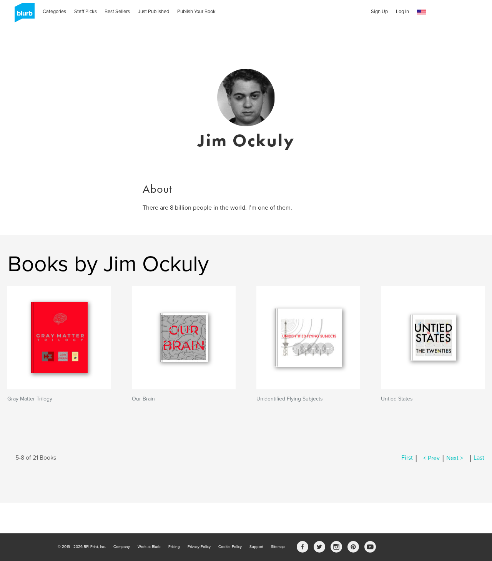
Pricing (174, 546)
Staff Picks (85, 11)
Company (121, 546)
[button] (421, 12)
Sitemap (278, 546)
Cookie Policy (230, 546)
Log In (402, 11)
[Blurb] (22, 15)
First (407, 458)
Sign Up (379, 11)
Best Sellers (117, 11)
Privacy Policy (199, 546)
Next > (454, 458)
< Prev (431, 458)
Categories (54, 11)
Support (256, 546)
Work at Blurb (149, 546)
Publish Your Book (196, 11)
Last (479, 458)
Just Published (153, 11)
